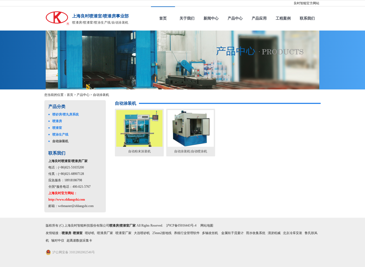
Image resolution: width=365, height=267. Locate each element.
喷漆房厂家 (105, 233)
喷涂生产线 (60, 134)
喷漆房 (57, 121)
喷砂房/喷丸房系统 (65, 114)
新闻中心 (211, 18)
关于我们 (187, 18)
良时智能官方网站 (306, 3)
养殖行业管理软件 (187, 233)
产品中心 (235, 18)
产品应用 (259, 18)
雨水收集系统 (255, 233)
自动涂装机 (101, 95)
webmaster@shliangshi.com (76, 206)
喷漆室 (57, 128)
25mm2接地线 (162, 233)
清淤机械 (274, 233)
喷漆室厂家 (123, 233)
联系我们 (307, 18)
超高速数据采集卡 (79, 240)
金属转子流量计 (232, 233)
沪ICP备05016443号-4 (181, 225)
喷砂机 (90, 233)
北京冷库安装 (292, 233)
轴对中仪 (57, 240)
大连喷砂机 (142, 233)
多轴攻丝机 (210, 233)
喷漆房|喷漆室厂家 (122, 225)
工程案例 (283, 18)
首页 (163, 18)
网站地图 (206, 225)
